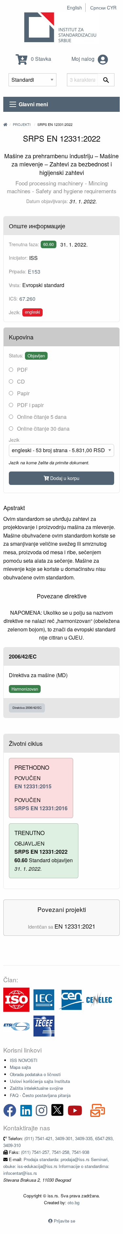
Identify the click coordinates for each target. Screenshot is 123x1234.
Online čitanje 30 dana (43, 428)
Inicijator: (18, 257)
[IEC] (44, 999)
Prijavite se (64, 1221)
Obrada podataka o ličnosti (35, 1074)
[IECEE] (44, 1025)
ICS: (13, 298)
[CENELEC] (99, 999)
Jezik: (15, 312)
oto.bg (73, 1202)
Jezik (14, 440)
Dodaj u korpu (64, 477)
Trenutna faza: (24, 244)
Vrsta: (15, 285)
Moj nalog (84, 58)
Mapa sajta (20, 1067)
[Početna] (5, 124)
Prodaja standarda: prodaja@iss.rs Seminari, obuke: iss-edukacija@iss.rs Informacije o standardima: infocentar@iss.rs (56, 1166)
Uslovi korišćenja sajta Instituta (40, 1081)
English (74, 7)
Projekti (22, 124)
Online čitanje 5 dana (41, 416)
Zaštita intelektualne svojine (36, 1088)
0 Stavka (40, 58)
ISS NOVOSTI (23, 1060)
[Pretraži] (106, 79)
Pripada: (17, 271)
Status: (16, 355)
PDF (22, 369)
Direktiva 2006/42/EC (27, 707)
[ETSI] (16, 1025)
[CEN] (71, 999)
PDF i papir (30, 405)
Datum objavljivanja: (47, 201)
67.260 (27, 298)
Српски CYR (103, 7)
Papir (23, 393)
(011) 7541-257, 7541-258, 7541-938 (55, 1152)
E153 (34, 271)
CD (20, 381)
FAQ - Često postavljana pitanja (40, 1095)
